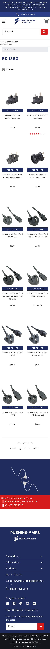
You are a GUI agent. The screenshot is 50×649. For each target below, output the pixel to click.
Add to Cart (12, 111)
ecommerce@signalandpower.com (21, 501)
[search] (44, 32)
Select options (37, 289)
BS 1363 (13, 49)
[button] (4, 21)
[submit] (40, 626)
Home (5, 49)
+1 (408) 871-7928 (14, 505)
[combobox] (25, 32)
